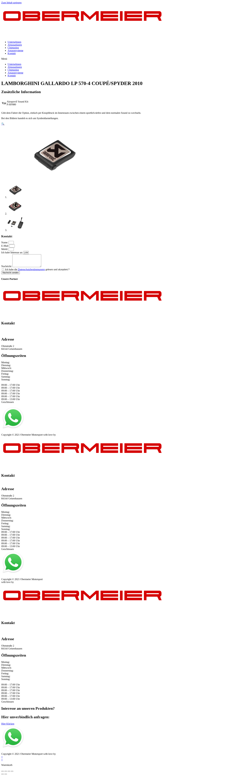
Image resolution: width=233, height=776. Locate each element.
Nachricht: (6, 266)
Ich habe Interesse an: (12, 252)
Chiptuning (13, 47)
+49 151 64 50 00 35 (11, 330)
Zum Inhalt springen (11, 2)
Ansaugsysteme (15, 50)
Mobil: (5, 249)
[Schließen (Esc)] (2, 771)
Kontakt (12, 53)
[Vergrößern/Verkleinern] (12, 771)
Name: (5, 242)
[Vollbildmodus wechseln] (9, 771)
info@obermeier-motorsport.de (16, 332)
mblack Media (63, 434)
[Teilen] (5, 771)
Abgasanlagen (15, 44)
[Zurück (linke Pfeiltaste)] (2, 774)
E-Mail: (5, 245)
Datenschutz (21, 432)
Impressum (6, 432)
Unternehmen (14, 42)
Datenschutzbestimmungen (31, 269)
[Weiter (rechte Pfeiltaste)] (5, 774)
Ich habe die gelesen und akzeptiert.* (37, 269)
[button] (116, 58)
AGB (32, 432)
